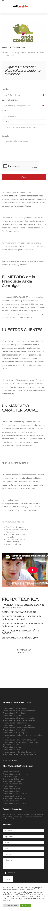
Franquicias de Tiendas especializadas (19, 720)
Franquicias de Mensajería (14, 747)
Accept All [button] (26, 905)
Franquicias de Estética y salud (16, 732)
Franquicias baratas (11, 772)
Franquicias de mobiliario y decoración (19, 711)
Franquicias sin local (11, 789)
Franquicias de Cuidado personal (17, 713)
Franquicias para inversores (14, 803)
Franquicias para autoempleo (15, 774)
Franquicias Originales (12, 796)
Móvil (5, 111)
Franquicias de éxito (11, 791)
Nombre (6, 89)
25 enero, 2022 (7, 53)
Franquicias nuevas (11, 801)
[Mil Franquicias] (29, 7)
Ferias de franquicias (11, 776)
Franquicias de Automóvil (14, 730)
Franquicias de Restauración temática (19, 728)
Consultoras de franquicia (13, 779)
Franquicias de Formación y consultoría (19, 740)
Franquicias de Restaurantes (15, 723)
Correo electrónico (10, 100)
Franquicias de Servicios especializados (19, 754)
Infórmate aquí (8, 819)
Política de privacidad (10, 760)
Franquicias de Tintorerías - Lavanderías (19, 752)
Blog (24, 53)
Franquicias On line (11, 786)
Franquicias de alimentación (15, 708)
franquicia (13, 196)
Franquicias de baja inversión (15, 793)
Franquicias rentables (12, 781)
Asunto (5, 121)
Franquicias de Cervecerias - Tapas (17, 725)
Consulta (6, 136)
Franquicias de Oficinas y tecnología (18, 718)
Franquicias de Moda (12, 715)
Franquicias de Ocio (11, 749)
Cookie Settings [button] (11, 905)
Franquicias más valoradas (14, 798)
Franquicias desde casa (13, 784)
